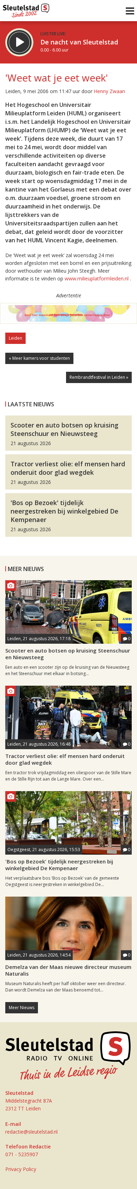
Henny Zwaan (109, 91)
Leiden (15, 338)
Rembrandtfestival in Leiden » (99, 377)
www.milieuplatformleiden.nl (97, 278)
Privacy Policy (20, 1169)
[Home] (26, 9)
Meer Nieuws (21, 1008)
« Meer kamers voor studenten (39, 358)
